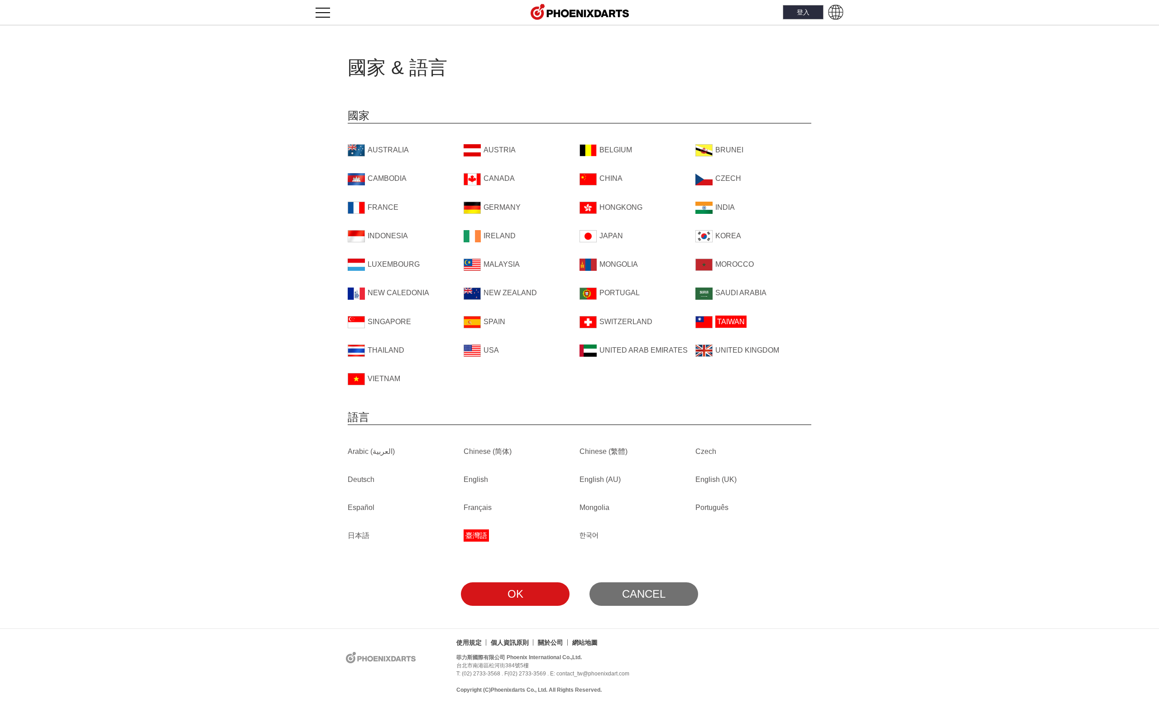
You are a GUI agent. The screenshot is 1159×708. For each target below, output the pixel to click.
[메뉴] (328, 12)
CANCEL (644, 594)
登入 (803, 12)
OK (515, 594)
